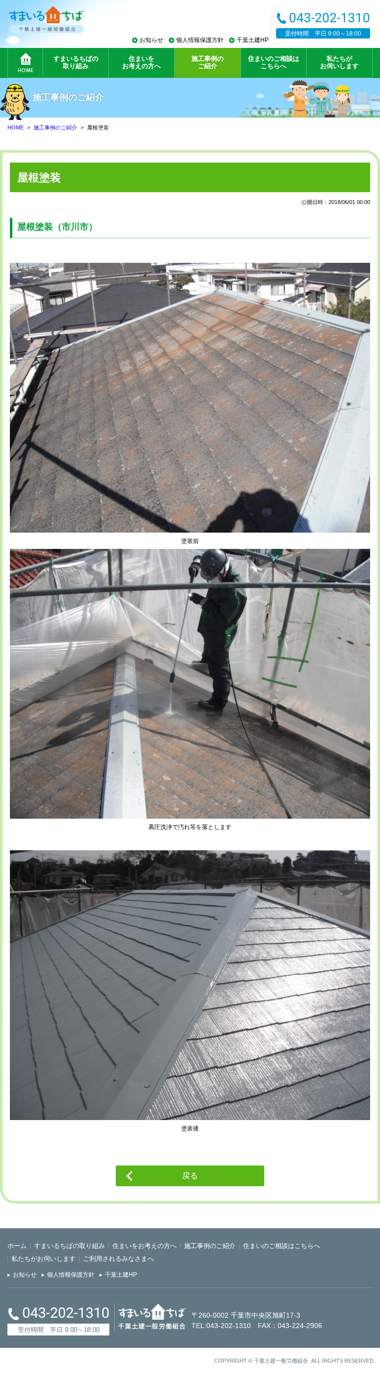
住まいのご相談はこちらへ (281, 1246)
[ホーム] (25, 63)
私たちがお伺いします (43, 1258)
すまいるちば (152, 1317)
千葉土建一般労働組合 (281, 1361)
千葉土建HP (253, 40)
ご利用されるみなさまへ (118, 1258)
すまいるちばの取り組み (69, 1246)
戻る (190, 1175)
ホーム (17, 1246)
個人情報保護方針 (200, 40)
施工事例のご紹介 (55, 127)
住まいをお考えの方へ (144, 1246)
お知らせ (151, 40)
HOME (15, 127)
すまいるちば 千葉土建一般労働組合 (46, 19)
